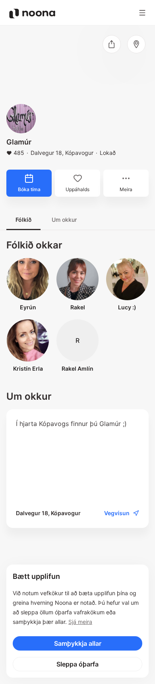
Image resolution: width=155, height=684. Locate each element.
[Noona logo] (32, 13)
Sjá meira (80, 621)
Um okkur (64, 219)
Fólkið (23, 219)
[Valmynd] (142, 12)
